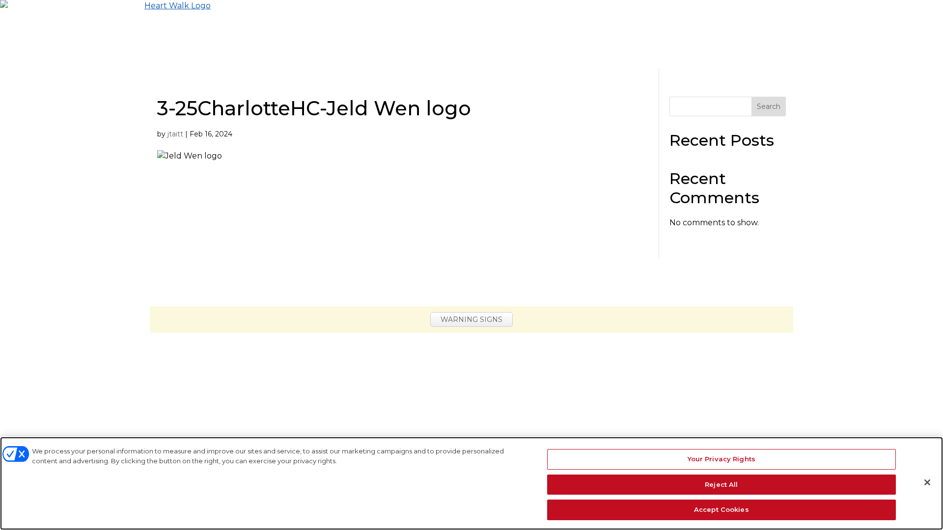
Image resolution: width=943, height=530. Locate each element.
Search (768, 106)
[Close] (927, 482)
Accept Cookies (721, 509)
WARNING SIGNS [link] (471, 319)
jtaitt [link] (175, 134)
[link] (105, 34)
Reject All (721, 484)
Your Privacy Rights (721, 459)
